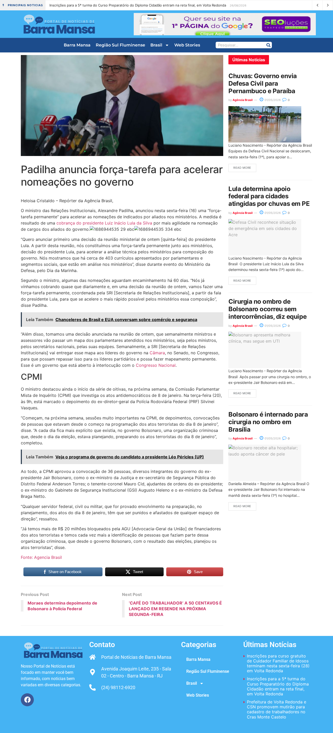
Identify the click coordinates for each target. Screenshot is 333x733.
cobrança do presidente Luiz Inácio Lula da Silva (104, 223)
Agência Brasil (243, 100)
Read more (242, 167)
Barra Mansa (77, 45)
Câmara (157, 352)
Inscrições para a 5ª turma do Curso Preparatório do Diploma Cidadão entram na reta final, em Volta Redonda (278, 686)
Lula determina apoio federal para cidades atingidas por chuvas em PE (269, 196)
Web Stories (187, 45)
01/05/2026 (272, 100)
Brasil (156, 45)
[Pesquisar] (268, 45)
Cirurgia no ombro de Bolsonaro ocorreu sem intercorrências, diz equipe (267, 309)
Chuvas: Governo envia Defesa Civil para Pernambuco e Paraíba (262, 83)
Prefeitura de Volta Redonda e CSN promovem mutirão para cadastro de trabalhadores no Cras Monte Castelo (138, 5)
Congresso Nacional (156, 365)
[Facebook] (27, 699)
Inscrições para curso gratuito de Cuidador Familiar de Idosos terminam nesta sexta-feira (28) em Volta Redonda (278, 663)
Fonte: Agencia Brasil (41, 557)
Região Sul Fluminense (120, 45)
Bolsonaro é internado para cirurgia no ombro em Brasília (268, 422)
